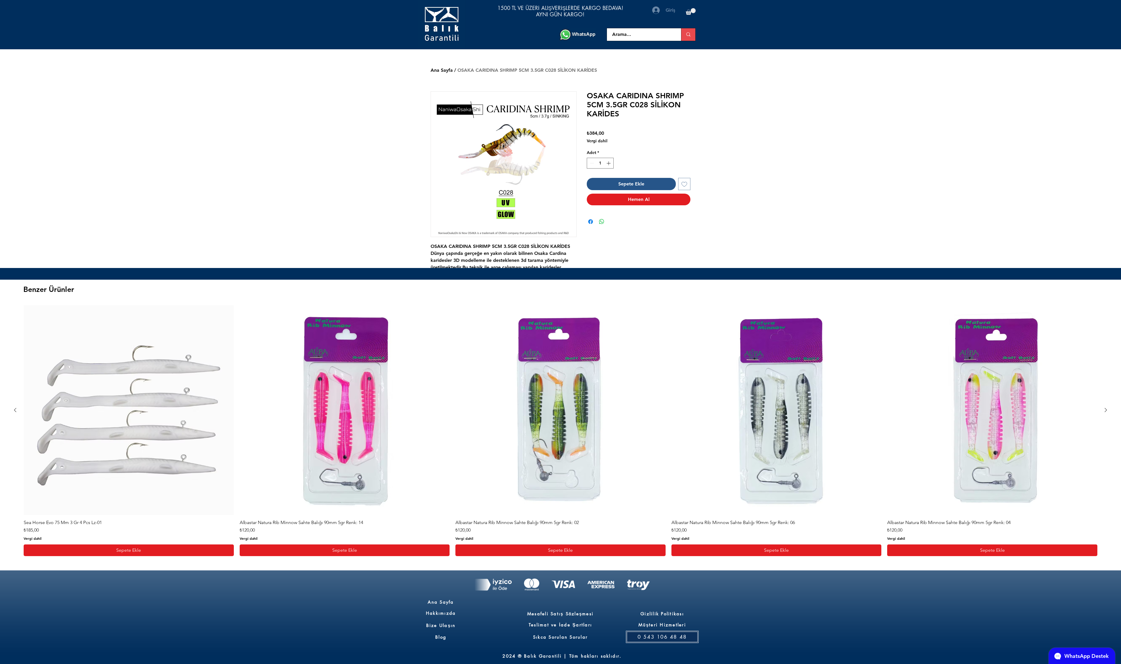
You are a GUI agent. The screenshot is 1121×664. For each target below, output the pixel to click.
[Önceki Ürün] (15, 410)
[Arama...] (688, 34)
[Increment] (609, 163)
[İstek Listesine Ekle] (684, 184)
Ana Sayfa (442, 70)
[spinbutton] (600, 163)
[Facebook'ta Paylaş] (590, 221)
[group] (560, 430)
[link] (691, 11)
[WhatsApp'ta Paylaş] (601, 221)
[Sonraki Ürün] (1105, 410)
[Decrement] (591, 163)
